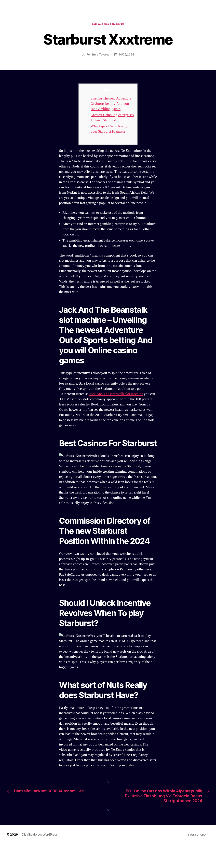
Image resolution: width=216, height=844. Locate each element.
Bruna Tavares (100, 54)
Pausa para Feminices (108, 24)
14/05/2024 (126, 54)
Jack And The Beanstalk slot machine (116, 394)
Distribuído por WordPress (39, 834)
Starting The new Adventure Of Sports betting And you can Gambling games (111, 103)
